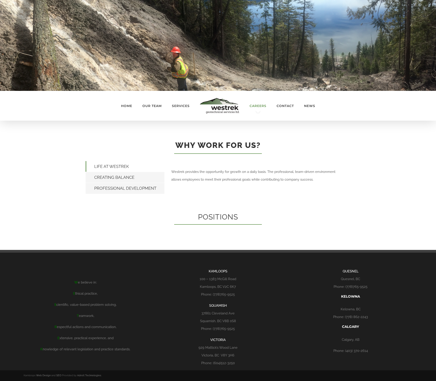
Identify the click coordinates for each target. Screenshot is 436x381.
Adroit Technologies (89, 375)
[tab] (125, 166)
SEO (58, 375)
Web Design (43, 375)
